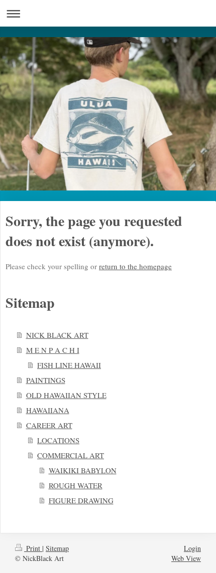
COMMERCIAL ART (70, 455)
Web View (186, 558)
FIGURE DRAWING (81, 500)
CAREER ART (49, 425)
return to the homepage (135, 266)
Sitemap (57, 548)
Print (33, 548)
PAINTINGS (45, 380)
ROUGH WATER (75, 485)
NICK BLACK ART (57, 335)
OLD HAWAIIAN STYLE (66, 395)
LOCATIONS (58, 440)
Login (192, 548)
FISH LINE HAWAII (69, 365)
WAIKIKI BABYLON (83, 470)
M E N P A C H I (52, 350)
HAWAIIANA (47, 410)
